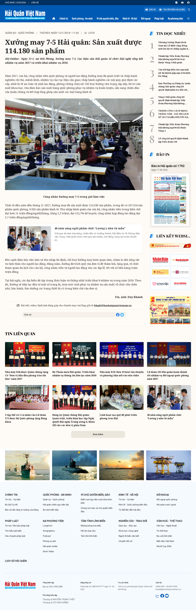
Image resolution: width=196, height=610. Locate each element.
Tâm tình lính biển (93, 520)
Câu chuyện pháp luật (15, 536)
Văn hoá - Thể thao (169, 520)
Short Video (48, 551)
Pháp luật (159, 18)
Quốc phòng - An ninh (82, 18)
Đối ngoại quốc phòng (167, 499)
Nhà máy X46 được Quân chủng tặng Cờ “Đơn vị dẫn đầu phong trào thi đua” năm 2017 (26, 375)
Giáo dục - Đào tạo (128, 525)
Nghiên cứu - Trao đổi (133, 520)
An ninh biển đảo (51, 510)
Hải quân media (50, 546)
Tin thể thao (162, 531)
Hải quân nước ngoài (166, 504)
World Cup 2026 (164, 546)
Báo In (152, 9)
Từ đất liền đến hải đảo (129, 510)
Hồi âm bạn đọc (88, 531)
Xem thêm (98, 434)
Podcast (47, 536)
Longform (47, 525)
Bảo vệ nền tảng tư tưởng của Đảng (21, 510)
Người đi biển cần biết (129, 536)
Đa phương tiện (175, 18)
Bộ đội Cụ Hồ (11, 504)
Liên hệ (35, 2)
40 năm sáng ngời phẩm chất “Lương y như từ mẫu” (164, 416)
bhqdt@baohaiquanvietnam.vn (113, 305)
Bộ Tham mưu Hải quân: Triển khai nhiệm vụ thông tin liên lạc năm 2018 (74, 373)
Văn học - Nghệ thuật (167, 525)
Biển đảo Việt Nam (165, 541)
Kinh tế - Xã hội (130, 18)
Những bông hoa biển (91, 525)
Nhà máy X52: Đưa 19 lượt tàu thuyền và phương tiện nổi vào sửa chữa (122, 373)
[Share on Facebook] (118, 314)
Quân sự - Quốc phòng (19, 32)
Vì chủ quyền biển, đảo (108, 18)
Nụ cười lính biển (164, 536)
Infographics (49, 531)
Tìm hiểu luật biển (13, 531)
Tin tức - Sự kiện (13, 499)
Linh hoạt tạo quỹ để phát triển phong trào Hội (118, 416)
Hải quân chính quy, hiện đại (56, 504)
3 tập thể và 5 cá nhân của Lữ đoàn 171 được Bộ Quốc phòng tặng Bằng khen (26, 418)
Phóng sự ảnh (49, 541)
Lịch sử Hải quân (16, 560)
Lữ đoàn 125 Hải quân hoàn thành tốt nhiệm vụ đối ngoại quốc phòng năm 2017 (168, 375)
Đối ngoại (145, 18)
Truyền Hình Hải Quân (174, 9)
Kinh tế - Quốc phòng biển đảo (133, 504)
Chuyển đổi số (125, 541)
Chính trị (64, 18)
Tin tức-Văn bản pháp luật (17, 525)
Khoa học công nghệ (128, 531)
